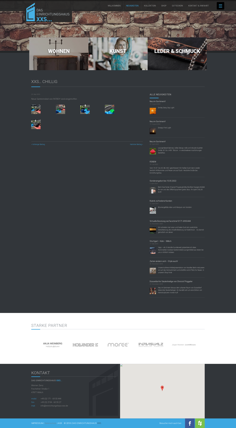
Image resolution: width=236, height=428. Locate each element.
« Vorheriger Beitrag (38, 144)
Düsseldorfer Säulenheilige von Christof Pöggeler (171, 281)
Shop (163, 6)
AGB (60, 423)
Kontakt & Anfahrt (198, 6)
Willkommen (114, 6)
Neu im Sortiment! (158, 101)
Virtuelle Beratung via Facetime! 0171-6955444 (170, 221)
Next (209, 343)
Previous (26, 343)
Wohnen (59, 51)
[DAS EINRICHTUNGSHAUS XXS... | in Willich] (47, 21)
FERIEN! (153, 162)
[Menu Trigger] (220, 6)
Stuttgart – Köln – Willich (160, 241)
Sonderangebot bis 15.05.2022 (163, 181)
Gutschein (177, 6)
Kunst (118, 51)
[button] (162, 388)
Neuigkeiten (132, 6)
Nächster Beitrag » (136, 144)
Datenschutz (50, 423)
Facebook (190, 423)
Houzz (200, 423)
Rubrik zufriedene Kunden (161, 201)
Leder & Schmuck (177, 51)
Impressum (37, 423)
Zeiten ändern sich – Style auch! (164, 261)
